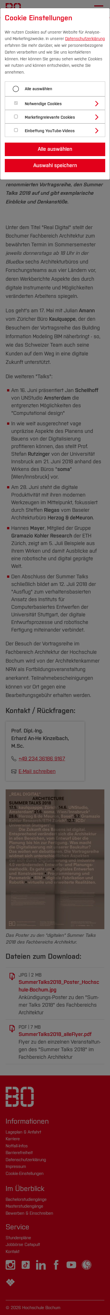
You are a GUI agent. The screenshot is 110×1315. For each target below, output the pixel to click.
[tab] (57, 103)
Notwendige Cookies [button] (43, 103)
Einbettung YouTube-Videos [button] (50, 131)
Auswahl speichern (55, 165)
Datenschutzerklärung (85, 38)
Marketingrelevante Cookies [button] (50, 117)
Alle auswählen (38, 89)
